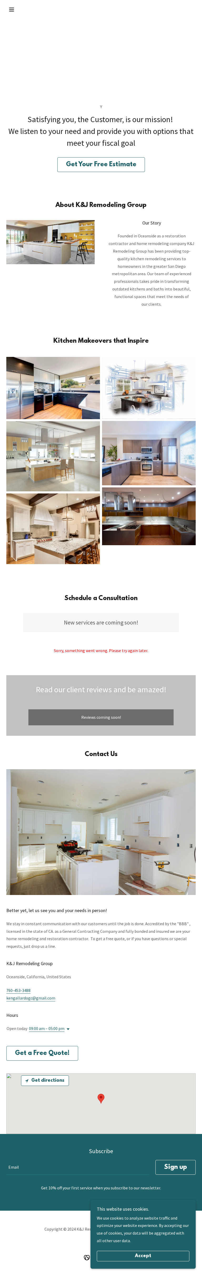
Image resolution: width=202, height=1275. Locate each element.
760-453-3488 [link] (18, 990)
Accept (143, 1256)
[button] (20, 9)
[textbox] (77, 1167)
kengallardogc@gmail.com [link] (30, 998)
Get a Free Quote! (42, 1053)
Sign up (175, 1167)
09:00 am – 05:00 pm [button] (46, 1028)
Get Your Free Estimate (101, 164)
